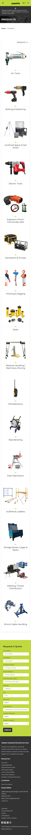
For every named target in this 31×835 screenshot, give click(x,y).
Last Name (6, 658)
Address (6, 685)
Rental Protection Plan (8, 767)
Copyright (4, 808)
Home (3, 28)
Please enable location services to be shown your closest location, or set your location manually (15, 12)
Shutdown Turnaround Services (10, 777)
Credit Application (6, 765)
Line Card (4, 762)
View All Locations (6, 784)
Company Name (8, 665)
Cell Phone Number (10, 678)
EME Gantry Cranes (7, 770)
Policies (3, 813)
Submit (7, 730)
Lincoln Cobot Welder (7, 772)
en (23, 3)
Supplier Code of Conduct (9, 818)
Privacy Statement (7, 811)
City (4, 692)
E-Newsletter (5, 815)
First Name (7, 651)
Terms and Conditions (7, 774)
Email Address (8, 672)
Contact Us (4, 801)
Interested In (7, 706)
